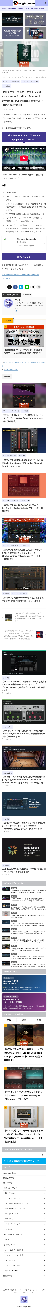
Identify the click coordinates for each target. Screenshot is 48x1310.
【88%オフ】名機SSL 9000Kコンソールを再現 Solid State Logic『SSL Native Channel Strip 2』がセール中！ (22, 463)
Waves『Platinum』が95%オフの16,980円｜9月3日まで (24, 8)
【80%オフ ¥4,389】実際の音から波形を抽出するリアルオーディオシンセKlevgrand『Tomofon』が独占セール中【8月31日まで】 (23, 826)
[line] (27, 287)
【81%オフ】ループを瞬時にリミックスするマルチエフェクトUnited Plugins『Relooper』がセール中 (23, 1095)
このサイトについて (27, 1292)
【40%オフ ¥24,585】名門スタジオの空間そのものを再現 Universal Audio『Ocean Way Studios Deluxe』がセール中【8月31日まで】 (23, 780)
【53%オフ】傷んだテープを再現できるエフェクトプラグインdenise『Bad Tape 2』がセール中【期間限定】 (23, 418)
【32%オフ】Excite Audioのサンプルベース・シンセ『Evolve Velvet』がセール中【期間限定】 (22, 508)
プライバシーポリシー (32, 1290)
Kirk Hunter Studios (11, 370)
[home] (16, 312)
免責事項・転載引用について (12, 1290)
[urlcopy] (38, 287)
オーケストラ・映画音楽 (12, 362)
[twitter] (9, 287)
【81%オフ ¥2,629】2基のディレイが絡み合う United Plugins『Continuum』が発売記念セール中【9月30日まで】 (23, 734)
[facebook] (15, 287)
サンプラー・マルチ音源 (30, 362)
